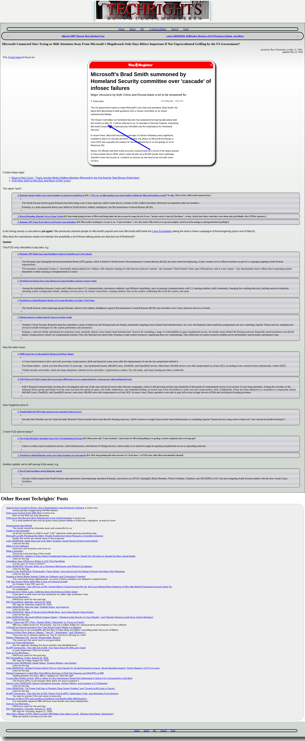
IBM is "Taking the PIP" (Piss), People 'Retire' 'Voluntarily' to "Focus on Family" (45, 622)
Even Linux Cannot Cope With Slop (23, 513)
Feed (186, 29)
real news (15, 57)
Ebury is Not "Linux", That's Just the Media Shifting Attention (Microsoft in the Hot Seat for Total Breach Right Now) (75, 177)
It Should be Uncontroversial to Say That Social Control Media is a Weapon (43, 627)
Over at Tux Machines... (18, 597)
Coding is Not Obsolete (17, 530)
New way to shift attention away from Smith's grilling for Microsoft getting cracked (129, 195)
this (172, 195)
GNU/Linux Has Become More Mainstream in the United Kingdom (39, 518)
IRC (142, 29)
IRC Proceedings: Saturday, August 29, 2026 (28, 602)
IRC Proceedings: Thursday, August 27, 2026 (28, 708)
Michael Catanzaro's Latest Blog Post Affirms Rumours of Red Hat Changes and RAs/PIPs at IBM (55, 673)
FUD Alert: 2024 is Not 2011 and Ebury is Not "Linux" (41, 180)
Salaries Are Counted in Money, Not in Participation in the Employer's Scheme (45, 508)
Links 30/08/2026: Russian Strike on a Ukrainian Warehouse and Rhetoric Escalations (49, 566)
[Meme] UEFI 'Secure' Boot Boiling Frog (83, 36)
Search (174, 29)
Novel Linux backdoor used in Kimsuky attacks (41, 471)
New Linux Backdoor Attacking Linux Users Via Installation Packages (51, 438)
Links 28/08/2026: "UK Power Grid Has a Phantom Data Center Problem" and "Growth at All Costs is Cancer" (60, 688)
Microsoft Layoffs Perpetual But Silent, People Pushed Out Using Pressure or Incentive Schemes (54, 535)
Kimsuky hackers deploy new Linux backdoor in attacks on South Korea (52, 195)
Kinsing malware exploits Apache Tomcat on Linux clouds (46, 317)
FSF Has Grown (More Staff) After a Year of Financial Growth (37, 581)
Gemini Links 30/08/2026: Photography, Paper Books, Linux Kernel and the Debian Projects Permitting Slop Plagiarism (65, 571)
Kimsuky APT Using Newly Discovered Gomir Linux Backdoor (48, 222)
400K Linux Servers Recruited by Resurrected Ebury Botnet (47, 354)
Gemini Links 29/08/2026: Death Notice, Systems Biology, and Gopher (41, 663)
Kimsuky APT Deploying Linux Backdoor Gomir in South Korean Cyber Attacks (56, 254)
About (133, 29)
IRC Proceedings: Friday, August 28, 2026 (27, 658)
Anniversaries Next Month (19, 525)
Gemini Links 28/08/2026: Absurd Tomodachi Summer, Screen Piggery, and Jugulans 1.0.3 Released (56, 683)
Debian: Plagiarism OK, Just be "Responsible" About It (33, 637)
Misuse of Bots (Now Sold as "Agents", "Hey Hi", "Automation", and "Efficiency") (46, 632)
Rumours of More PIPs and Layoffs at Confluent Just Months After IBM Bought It (46, 698)
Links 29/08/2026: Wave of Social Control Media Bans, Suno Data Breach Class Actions (50, 612)
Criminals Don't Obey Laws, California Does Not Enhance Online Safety (42, 591)
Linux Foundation (162, 231)
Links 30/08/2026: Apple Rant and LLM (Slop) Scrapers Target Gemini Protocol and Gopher (52, 541)
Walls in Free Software (17, 546)
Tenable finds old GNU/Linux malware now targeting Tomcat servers (51, 411)
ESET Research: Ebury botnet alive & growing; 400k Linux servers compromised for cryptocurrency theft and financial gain (76, 379)
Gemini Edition (159, 29)
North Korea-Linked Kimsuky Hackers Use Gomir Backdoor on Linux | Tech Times (57, 300)
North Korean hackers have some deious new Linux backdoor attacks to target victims (58, 281)
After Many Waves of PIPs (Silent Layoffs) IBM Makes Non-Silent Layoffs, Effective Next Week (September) (60, 714)
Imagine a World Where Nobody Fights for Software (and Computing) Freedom (46, 576)
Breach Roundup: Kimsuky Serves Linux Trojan (41, 216)
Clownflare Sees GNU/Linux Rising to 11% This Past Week (35, 561)
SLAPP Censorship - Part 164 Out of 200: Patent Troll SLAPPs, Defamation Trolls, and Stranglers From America (62, 693)
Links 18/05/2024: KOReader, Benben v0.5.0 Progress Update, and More (205, 36)
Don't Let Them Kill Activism (20, 642)
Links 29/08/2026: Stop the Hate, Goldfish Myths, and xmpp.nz (37, 607)
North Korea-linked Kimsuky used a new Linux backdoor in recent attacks (53, 455)
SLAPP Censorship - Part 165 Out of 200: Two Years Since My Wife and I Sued (45, 647)
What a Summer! (14, 551)
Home (122, 29)
